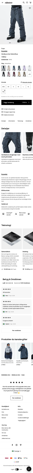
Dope (23, 375)
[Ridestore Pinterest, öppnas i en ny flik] (20, 445)
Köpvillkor (20, 409)
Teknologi (20, 121)
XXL (4, 92)
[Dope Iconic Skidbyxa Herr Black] (3, 74)
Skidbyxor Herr (16, 375)
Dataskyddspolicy (23, 412)
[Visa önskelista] (27, 2)
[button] (16, 469)
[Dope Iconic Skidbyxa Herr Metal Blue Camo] (19, 68)
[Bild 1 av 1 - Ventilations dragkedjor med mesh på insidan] (11, 142)
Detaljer (3, 121)
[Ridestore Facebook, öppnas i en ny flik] (12, 445)
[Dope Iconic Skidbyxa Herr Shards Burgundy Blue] (14, 68)
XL (28, 86)
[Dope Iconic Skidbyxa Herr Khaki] (19, 74)
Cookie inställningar (23, 417)
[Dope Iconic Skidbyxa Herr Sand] (9, 68)
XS (8, 86)
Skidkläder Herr (5, 375)
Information (11, 121)
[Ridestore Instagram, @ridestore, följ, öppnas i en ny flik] (16, 445)
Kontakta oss (5, 409)
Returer (4, 417)
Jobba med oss (6, 438)
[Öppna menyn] (2, 2)
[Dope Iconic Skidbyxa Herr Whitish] (29, 68)
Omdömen (28, 121)
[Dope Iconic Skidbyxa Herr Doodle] (9, 74)
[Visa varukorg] (30, 2)
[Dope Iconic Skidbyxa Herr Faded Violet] (24, 68)
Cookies (20, 415)
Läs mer (9, 214)
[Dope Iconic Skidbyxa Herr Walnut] (24, 74)
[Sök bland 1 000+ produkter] (23, 2)
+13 (29, 74)
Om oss (4, 433)
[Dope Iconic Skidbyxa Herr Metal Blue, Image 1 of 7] (16, 24)
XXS (3, 86)
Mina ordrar (5, 415)
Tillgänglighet (22, 420)
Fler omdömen (16, 330)
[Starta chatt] (29, 469)
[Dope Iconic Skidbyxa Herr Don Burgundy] (14, 74)
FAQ (3, 412)
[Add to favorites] (30, 8)
